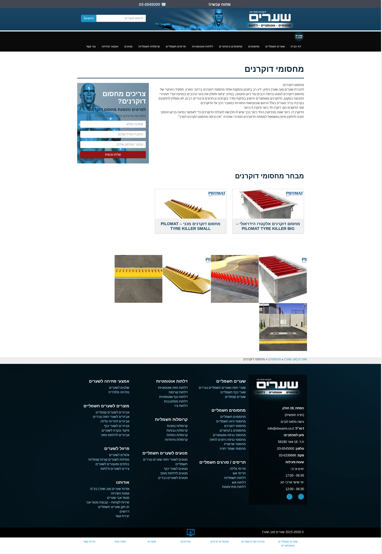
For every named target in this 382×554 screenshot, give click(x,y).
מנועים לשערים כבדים (173, 478)
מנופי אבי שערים (118, 497)
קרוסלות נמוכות (177, 426)
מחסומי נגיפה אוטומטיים (229, 435)
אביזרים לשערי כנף (116, 426)
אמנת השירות (120, 493)
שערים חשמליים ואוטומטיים (288, 543)
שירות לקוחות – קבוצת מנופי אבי (107, 502)
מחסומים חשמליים (233, 416)
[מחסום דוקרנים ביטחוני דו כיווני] (283, 279)
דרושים (124, 511)
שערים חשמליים (275, 46)
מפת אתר (120, 541)
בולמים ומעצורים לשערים (112, 464)
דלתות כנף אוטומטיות (173, 397)
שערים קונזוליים (235, 397)
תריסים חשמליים (176, 46)
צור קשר (91, 46)
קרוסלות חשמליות (149, 46)
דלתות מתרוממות (234, 487)
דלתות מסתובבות (176, 401)
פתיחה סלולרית (118, 392)
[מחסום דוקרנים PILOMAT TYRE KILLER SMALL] (187, 279)
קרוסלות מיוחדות (176, 439)
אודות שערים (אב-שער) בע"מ (109, 488)
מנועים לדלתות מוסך (174, 473)
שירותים (185, 541)
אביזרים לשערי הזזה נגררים (111, 416)
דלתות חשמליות (235, 478)
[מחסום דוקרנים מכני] (138, 279)
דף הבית (296, 46)
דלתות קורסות (178, 392)
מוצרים (152, 541)
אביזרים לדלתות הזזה (115, 435)
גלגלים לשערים (119, 455)
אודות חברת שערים (253, 541)
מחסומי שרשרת (235, 444)
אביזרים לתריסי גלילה (114, 421)
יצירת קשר (122, 516)
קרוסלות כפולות (177, 435)
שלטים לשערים (119, 387)
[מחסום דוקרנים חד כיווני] (283, 327)
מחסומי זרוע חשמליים (231, 421)
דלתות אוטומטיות (202, 46)
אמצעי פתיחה (110, 46)
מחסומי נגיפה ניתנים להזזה (228, 439)
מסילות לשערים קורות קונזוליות (108, 459)
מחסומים (253, 46)
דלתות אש (239, 482)
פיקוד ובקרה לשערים (115, 430)
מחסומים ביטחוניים (230, 46)
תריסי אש (239, 473)
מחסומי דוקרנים (235, 426)
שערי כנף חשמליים (233, 392)
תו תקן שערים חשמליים (113, 507)
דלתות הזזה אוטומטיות (173, 387)
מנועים (128, 46)
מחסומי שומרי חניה (233, 448)
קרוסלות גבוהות (177, 430)
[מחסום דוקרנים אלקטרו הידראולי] (235, 279)
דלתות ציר (181, 405)
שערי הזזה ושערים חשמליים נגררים (222, 387)
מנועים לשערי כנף (176, 468)
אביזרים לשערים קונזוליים (112, 412)
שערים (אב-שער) (295, 359)
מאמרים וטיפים (219, 541)
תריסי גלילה (238, 468)
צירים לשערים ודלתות (114, 468)
